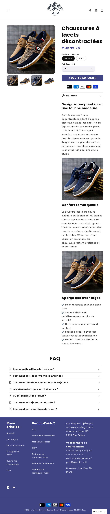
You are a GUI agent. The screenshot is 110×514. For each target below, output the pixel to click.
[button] (90, 10)
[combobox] (99, 511)
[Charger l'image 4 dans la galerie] (48, 80)
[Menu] (8, 10)
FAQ (9, 470)
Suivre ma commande (13, 463)
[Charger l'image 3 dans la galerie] (36, 80)
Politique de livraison (43, 463)
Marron (68, 58)
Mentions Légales (41, 441)
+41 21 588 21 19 (74, 454)
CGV (34, 448)
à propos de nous (13, 453)
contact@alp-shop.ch (79, 450)
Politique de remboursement (40, 471)
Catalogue (12, 439)
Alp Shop (35, 510)
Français (97, 511)
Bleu (81, 58)
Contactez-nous (15, 445)
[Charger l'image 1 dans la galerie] (12, 80)
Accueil (10, 433)
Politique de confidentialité (40, 456)
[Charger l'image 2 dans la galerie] (24, 80)
